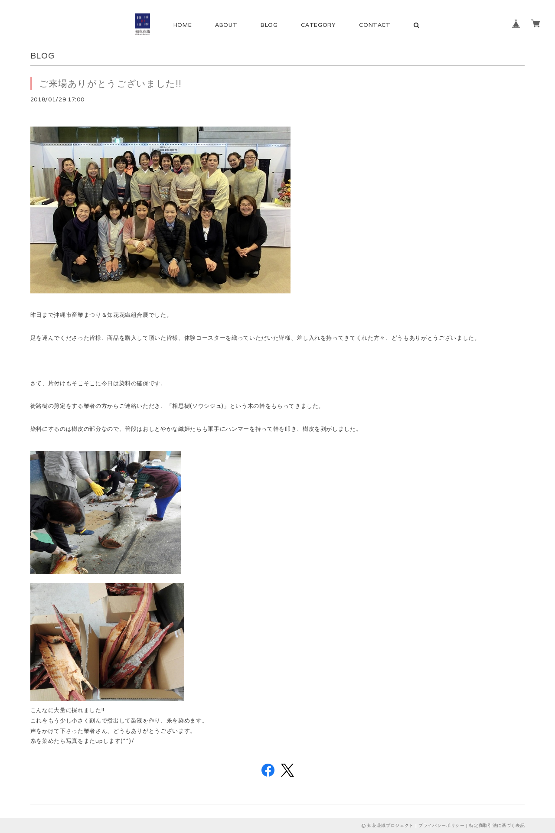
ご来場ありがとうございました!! (110, 83)
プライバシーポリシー (441, 825)
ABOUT (226, 25)
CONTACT (375, 25)
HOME (182, 25)
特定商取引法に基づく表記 (497, 825)
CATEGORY (318, 25)
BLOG (269, 25)
